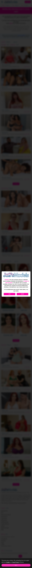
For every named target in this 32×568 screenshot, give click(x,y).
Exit (9, 294)
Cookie (8, 562)
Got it (16, 565)
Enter (22, 294)
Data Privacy (15, 562)
